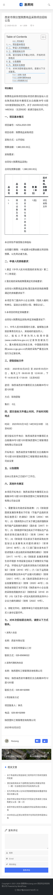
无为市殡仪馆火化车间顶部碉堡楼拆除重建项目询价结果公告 (27, 792)
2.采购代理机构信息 (24, 77)
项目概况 (20, 41)
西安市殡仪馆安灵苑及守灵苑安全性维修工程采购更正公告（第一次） (27, 800)
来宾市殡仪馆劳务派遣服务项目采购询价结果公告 (27, 808)
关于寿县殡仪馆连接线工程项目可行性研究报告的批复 (27, 776)
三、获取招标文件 (17, 51)
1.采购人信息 (21, 74)
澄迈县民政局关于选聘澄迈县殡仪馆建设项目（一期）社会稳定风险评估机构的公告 (26, 784)
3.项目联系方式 (22, 80)
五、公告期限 (15, 61)
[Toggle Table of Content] (42, 37)
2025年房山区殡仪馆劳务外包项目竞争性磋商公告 (27, 816)
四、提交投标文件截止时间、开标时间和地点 (27, 56)
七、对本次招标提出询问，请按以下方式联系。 (27, 70)
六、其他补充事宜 (17, 64)
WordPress (22, 886)
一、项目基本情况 (17, 44)
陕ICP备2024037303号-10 (27, 890)
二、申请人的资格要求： (20, 47)
